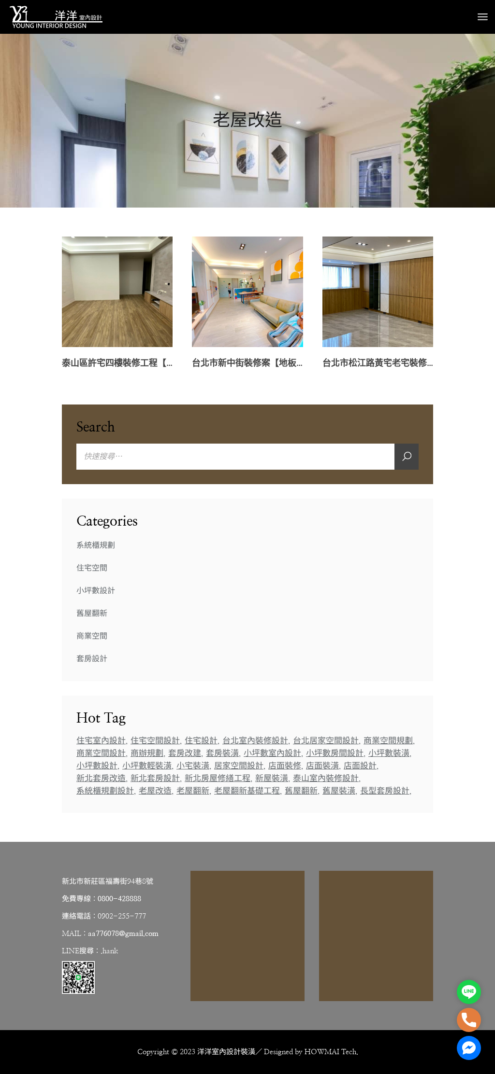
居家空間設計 (238, 766)
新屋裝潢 (271, 778)
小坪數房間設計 (335, 753)
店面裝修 (284, 766)
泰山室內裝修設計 (326, 778)
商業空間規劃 (388, 741)
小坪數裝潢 (388, 753)
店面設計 (360, 766)
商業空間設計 (101, 753)
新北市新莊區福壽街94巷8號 (107, 881)
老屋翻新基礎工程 (247, 791)
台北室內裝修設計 (255, 741)
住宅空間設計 (155, 741)
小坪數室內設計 (272, 753)
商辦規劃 (147, 753)
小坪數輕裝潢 (147, 766)
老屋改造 (155, 791)
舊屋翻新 (91, 613)
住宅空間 (91, 568)
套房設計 (91, 659)
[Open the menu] (482, 17)
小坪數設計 (95, 591)
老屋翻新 (192, 791)
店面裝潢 (322, 766)
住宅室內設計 (101, 741)
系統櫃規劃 (95, 545)
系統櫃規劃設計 (105, 791)
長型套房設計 (384, 791)
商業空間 (91, 636)
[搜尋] (406, 457)
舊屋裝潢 (338, 791)
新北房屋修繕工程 (217, 778)
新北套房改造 (101, 778)
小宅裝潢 (192, 766)
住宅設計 (201, 741)
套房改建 (184, 753)
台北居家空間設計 (326, 741)
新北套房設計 (155, 778)
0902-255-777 (122, 916)
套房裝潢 (222, 753)
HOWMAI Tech (330, 1052)
